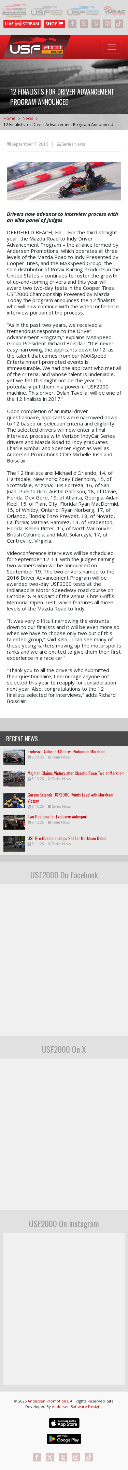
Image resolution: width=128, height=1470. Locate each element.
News (28, 118)
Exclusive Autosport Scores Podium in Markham (66, 751)
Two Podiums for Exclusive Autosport (57, 816)
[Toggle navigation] (111, 47)
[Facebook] (72, 24)
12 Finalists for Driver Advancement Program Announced (58, 124)
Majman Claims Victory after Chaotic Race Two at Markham (76, 773)
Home (9, 118)
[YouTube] (95, 24)
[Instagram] (107, 24)
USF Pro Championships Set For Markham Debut (67, 838)
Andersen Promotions (48, 1401)
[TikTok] (119, 24)
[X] (84, 24)
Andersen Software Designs (77, 1406)
